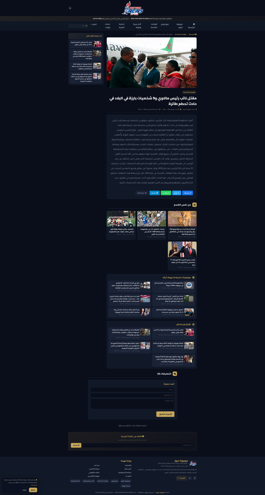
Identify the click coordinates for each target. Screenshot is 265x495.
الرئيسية (191, 27)
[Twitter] (190, 478)
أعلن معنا (128, 468)
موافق (33, 490)
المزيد (94, 24)
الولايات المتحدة (154, 25)
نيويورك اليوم (179, 25)
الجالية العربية (122, 25)
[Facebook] (195, 478)
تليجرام (153, 193)
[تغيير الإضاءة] (70, 8)
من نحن (96, 465)
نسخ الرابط (140, 193)
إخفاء (24, 490)
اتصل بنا (182, 478)
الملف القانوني (94, 472)
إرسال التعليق (164, 414)
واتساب (165, 193)
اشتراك (75, 445)
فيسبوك (187, 193)
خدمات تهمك (107, 25)
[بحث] (86, 26)
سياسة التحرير (94, 468)
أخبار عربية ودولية (137, 25)
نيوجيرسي (165, 24)
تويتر (175, 193)
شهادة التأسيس (93, 476)
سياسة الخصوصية (124, 472)
